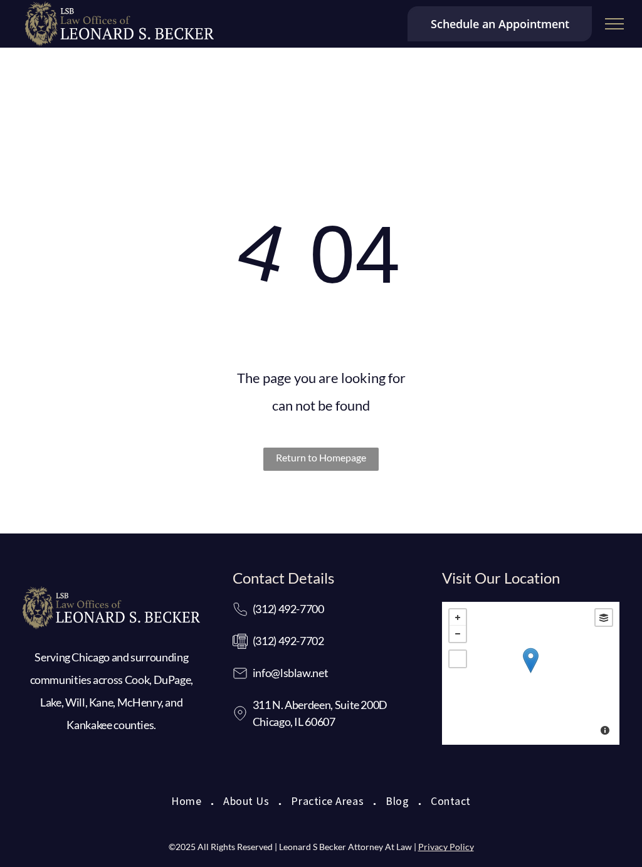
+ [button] (458, 617)
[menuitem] (188, 803)
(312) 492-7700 (288, 609)
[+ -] (530, 673)
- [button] (458, 634)
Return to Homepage (321, 457)
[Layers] (604, 617)
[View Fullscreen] (458, 659)
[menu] (614, 24)
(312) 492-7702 (288, 641)
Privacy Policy (446, 846)
